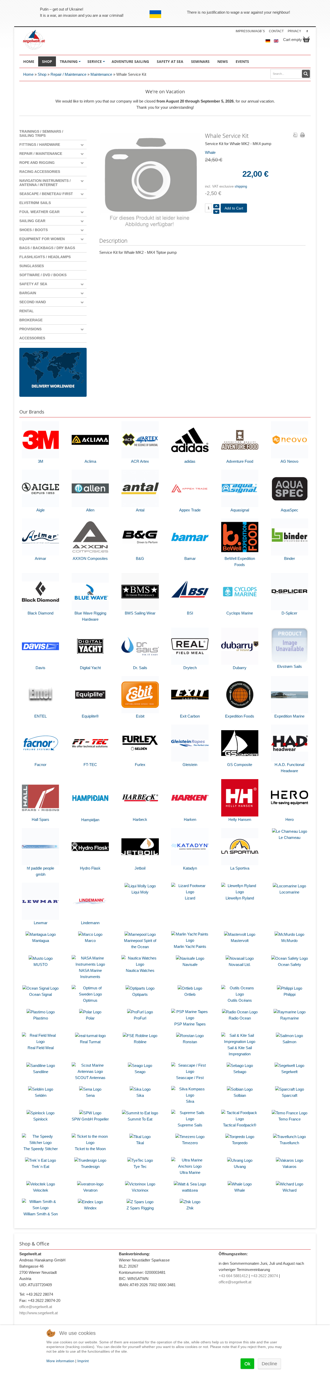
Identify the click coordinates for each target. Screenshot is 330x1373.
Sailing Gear (32, 221)
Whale (210, 152)
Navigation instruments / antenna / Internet (45, 183)
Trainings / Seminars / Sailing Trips (41, 133)
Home (28, 74)
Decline (269, 1363)
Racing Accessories (39, 172)
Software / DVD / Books (43, 275)
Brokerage (31, 320)
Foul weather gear (39, 212)
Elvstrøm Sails (35, 203)
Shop (42, 74)
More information (60, 1361)
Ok (247, 1363)
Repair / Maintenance (68, 74)
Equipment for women (42, 239)
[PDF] (295, 135)
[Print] (302, 135)
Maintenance (101, 74)
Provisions (30, 329)
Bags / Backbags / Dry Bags (47, 248)
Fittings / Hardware (39, 144)
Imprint (83, 1361)
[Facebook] (307, 31)
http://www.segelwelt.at (38, 1313)
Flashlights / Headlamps (45, 257)
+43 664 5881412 (233, 1276)
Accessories (32, 338)
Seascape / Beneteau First (46, 194)
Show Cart (306, 39)
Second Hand (32, 302)
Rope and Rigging (37, 163)
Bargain (27, 293)
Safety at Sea (33, 284)
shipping (241, 186)
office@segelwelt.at (35, 1306)
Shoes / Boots (33, 230)
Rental (26, 311)
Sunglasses (31, 266)
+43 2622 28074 (264, 1276)
